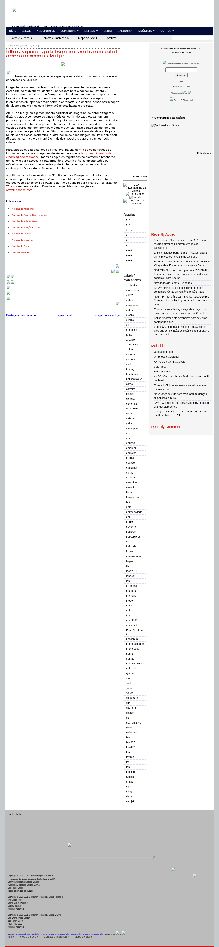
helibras (131, 531)
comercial (132, 403)
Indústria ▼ (146, 31)
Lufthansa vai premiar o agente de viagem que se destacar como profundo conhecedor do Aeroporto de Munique (62, 53)
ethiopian (131, 467)
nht (128, 610)
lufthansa (131, 585)
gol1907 (131, 521)
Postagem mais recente (21, 315)
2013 (129, 249)
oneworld (131, 625)
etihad (129, 472)
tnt (127, 762)
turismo (130, 771)
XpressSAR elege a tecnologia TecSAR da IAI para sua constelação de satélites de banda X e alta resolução (181, 330)
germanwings (134, 512)
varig (129, 791)
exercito (130, 487)
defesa (130, 418)
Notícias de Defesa (21, 233)
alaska (130, 315)
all (127, 324)
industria (131, 546)
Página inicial (64, 315)
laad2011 (131, 571)
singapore (132, 698)
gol (128, 516)
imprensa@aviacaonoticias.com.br (53, 934)
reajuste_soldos (135, 663)
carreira (130, 388)
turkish (130, 776)
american (131, 329)
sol (128, 717)
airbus (129, 300)
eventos (130, 477)
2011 (129, 259)
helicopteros (133, 536)
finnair (129, 492)
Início (12, 31)
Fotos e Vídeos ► (21, 38)
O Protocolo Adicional (166, 356)
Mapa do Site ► (88, 38)
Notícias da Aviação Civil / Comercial (29, 215)
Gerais (26, 31)
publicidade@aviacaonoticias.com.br (87, 934)
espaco (130, 462)
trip (128, 766)
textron (130, 757)
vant (128, 786)
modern (130, 600)
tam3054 (131, 742)
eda (128, 438)
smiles (130, 712)
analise (130, 339)
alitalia (130, 320)
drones (130, 433)
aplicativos (132, 344)
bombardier (133, 374)
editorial (131, 443)
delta (129, 423)
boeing (130, 369)
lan (128, 580)
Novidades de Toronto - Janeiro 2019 (175, 282)
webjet (130, 801)
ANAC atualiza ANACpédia (169, 361)
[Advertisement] (136, 109)
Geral (108, 31)
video (129, 796)
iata (128, 541)
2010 (129, 264)
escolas (130, 457)
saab (129, 683)
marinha (131, 590)
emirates (131, 452)
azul (128, 364)
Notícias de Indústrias (22, 240)
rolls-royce (132, 668)
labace (130, 576)
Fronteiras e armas (165, 371)
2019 (129, 220)
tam (128, 737)
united (129, 781)
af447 (129, 295)
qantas (130, 658)
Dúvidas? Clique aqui (183, 100)
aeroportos (132, 290)
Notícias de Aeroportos (23, 209)
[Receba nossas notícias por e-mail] (10, 283)
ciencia (130, 398)
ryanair (130, 673)
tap (128, 752)
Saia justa (160, 366)
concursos (132, 408)
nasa (129, 605)
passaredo (132, 638)
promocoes (132, 648)
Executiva (125, 31)
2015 (129, 239)
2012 (129, 254)
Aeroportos (46, 31)
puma (129, 653)
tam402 (130, 747)
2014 (129, 244)
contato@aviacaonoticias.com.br (22, 934)
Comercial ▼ (69, 31)
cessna (130, 393)
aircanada (132, 305)
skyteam (131, 707)
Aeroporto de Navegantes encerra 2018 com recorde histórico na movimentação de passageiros (180, 244)
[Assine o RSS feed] (8, 300)
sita (128, 702)
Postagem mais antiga (106, 315)
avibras (130, 359)
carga (129, 384)
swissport (131, 732)
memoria (131, 595)
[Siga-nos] (8, 289)
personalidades (135, 643)
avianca (130, 354)
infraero (130, 551)
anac (129, 334)
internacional (133, 556)
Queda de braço (163, 351)
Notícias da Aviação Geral (24, 221)
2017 (129, 230)
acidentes (132, 285)
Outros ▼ (167, 31)
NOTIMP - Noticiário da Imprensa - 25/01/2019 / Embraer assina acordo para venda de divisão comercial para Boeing (181, 274)
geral (129, 507)
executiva (131, 482)
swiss (129, 727)
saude (129, 693)
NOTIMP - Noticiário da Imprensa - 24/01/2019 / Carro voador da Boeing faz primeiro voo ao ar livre (181, 300)
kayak (129, 561)
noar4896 (132, 620)
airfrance (131, 310)
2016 (129, 235)
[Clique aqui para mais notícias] (10, 278)
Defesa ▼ (91, 31)
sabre (129, 688)
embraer (131, 448)
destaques (132, 428)
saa (128, 678)
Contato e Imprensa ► (56, 38)
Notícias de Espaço (21, 246)
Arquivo (111, 38)
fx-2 (128, 502)
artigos (130, 349)
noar (129, 615)
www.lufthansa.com (19, 190)
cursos (130, 413)
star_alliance (133, 722)
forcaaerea (132, 497)
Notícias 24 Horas (21, 252)
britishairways (134, 379)
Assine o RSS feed (181, 86)
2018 (129, 225)
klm (128, 566)
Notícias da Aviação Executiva (27, 227)
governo (131, 526)
